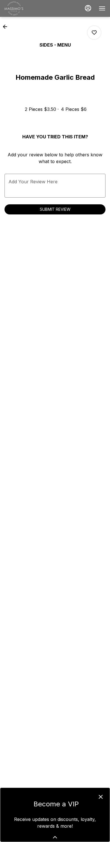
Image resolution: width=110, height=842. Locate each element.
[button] (7, 26)
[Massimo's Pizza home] (30, 8)
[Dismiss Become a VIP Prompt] (100, 797)
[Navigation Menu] (102, 8)
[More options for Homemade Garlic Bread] (94, 32)
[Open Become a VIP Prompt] (55, 837)
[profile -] (88, 8)
